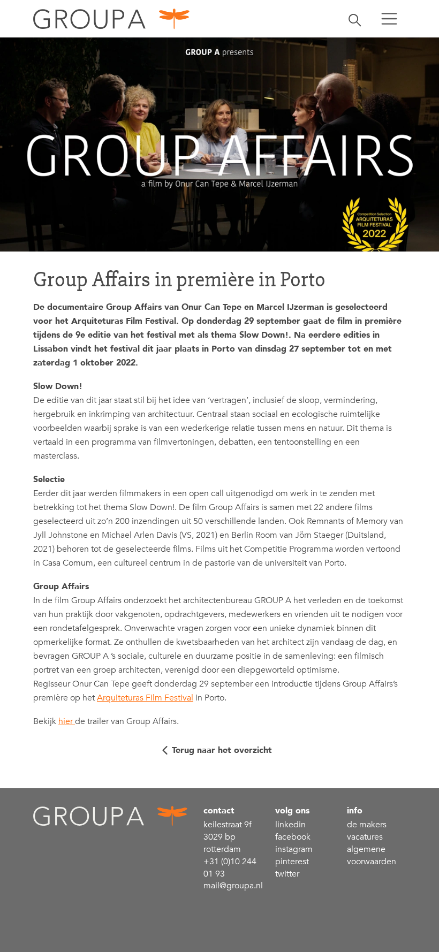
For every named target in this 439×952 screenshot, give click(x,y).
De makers (367, 825)
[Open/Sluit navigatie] (389, 18)
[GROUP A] (112, 18)
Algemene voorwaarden (371, 855)
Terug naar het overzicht (222, 750)
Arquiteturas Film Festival (145, 698)
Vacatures (365, 837)
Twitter (287, 874)
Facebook (293, 837)
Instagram (294, 849)
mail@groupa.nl (233, 886)
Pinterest (292, 861)
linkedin (290, 825)
